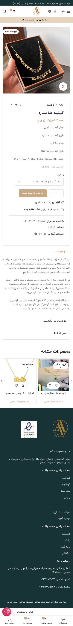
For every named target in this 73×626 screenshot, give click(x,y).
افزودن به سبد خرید (32, 193)
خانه (61, 105)
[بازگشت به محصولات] (16, 105)
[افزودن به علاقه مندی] (50, 385)
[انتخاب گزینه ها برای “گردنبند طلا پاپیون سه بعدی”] (23, 385)
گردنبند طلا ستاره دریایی (53, 393)
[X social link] (45, 234)
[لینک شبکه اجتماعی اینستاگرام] (55, 11)
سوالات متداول (61, 512)
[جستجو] (4, 11)
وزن (61, 175)
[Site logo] (36, 11)
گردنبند (50, 105)
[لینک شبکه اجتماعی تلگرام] (49, 11)
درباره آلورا (64, 518)
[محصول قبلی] (20, 105)
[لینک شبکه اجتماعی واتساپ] (40, 234)
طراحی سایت (32, 602)
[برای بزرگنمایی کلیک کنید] (63, 86)
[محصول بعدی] (11, 105)
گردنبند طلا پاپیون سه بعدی (20, 393)
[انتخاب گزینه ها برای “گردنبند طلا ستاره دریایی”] (56, 385)
